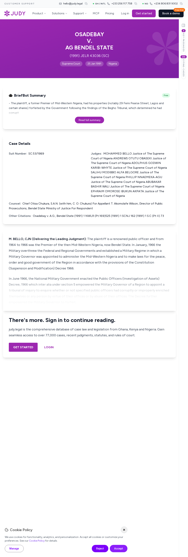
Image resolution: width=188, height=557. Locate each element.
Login (49, 347)
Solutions (58, 13)
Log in (125, 13)
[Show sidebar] (183, 25)
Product (37, 13)
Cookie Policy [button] (37, 540)
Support (78, 13)
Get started (144, 13)
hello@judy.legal (73, 3)
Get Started (23, 347)
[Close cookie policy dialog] (124, 529)
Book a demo (173, 12)
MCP (96, 13)
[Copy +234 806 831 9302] (181, 3)
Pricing (109, 13)
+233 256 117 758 (121, 3)
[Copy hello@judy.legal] (86, 3)
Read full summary (89, 120)
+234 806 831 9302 (166, 3)
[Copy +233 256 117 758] (136, 3)
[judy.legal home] (14, 13)
